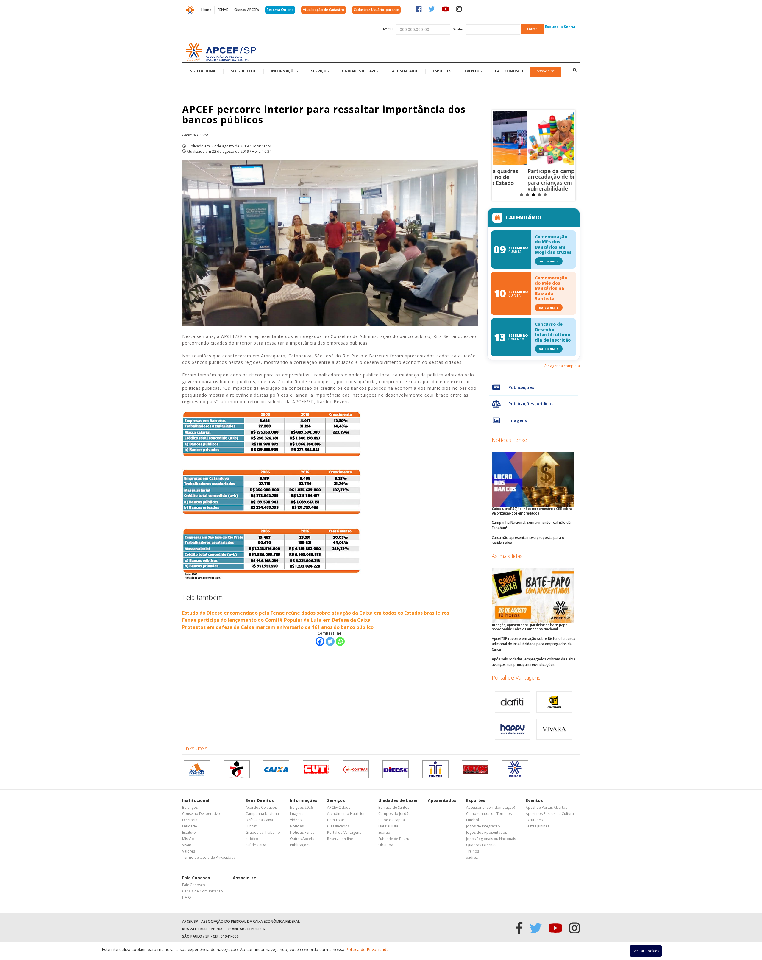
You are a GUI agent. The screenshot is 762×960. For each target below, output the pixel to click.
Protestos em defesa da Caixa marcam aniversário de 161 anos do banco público (278, 627)
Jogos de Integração (483, 826)
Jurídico (252, 838)
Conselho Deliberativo (201, 813)
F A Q (186, 897)
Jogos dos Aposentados (486, 832)
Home (206, 9)
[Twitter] (330, 641)
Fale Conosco (509, 71)
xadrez (472, 857)
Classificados (338, 826)
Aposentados (405, 71)
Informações (284, 71)
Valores (188, 851)
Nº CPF (388, 29)
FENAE (223, 9)
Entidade (189, 826)
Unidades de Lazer (360, 71)
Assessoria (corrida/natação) (490, 807)
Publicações (521, 387)
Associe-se (546, 71)
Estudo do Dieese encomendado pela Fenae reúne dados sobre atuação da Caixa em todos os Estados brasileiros (315, 613)
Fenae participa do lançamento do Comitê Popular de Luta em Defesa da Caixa (276, 620)
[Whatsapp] (340, 641)
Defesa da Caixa (259, 819)
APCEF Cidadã (339, 807)
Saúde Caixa (256, 844)
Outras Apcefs (302, 838)
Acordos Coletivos (261, 807)
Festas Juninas (537, 826)
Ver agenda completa (562, 365)
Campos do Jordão (394, 813)
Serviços (320, 71)
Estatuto (189, 832)
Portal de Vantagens (516, 677)
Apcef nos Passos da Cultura (550, 813)
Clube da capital (392, 819)
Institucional (202, 71)
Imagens (517, 420)
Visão (186, 844)
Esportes (442, 71)
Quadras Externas (481, 844)
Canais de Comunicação (202, 891)
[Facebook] (320, 641)
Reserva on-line (340, 838)
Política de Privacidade (367, 949)
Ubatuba (385, 844)
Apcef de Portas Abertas (546, 807)
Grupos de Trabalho (263, 832)
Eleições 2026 (301, 807)
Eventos (473, 71)
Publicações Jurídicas (531, 403)
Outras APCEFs (246, 9)
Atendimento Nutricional (347, 813)
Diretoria (189, 819)
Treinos (472, 851)
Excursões (534, 819)
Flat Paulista (388, 826)
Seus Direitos (244, 71)
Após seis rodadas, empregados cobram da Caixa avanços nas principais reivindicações (533, 662)
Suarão (384, 832)
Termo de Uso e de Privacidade (209, 857)
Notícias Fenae (509, 439)
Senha (458, 29)
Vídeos (296, 819)
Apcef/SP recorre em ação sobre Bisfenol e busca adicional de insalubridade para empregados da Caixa (533, 644)
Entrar (532, 29)
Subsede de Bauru (393, 838)
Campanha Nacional (263, 813)
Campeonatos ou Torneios (489, 813)
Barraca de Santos (393, 807)
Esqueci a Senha (560, 26)
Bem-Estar (335, 819)
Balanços (190, 807)
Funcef (251, 826)
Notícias (297, 826)
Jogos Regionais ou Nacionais (491, 838)
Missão (188, 838)
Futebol (472, 819)
